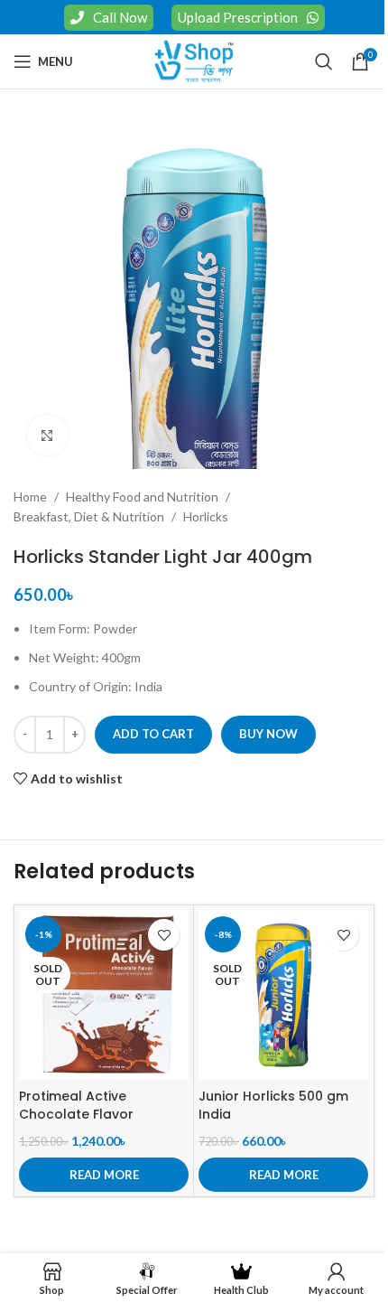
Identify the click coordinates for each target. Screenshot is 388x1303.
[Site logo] (194, 60)
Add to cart (153, 733)
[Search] (324, 61)
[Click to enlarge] (47, 435)
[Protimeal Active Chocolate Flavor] (104, 995)
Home (30, 496)
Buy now (268, 733)
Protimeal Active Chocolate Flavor (76, 1105)
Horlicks (205, 516)
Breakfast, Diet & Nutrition (89, 516)
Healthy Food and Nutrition (142, 496)
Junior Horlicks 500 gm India (273, 1105)
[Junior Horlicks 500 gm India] (283, 995)
